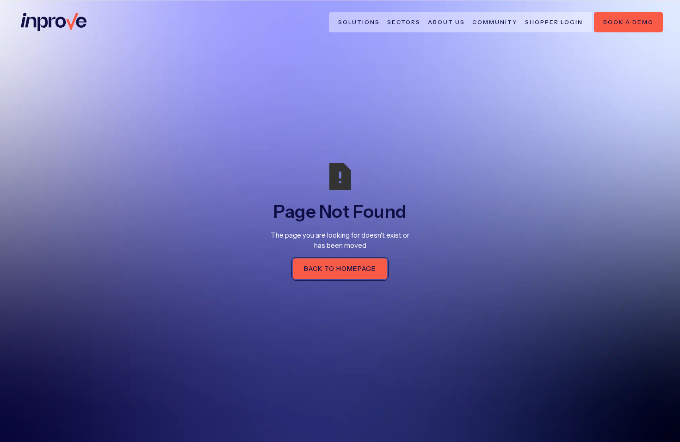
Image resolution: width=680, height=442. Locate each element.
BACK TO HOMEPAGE (340, 268)
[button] (359, 22)
